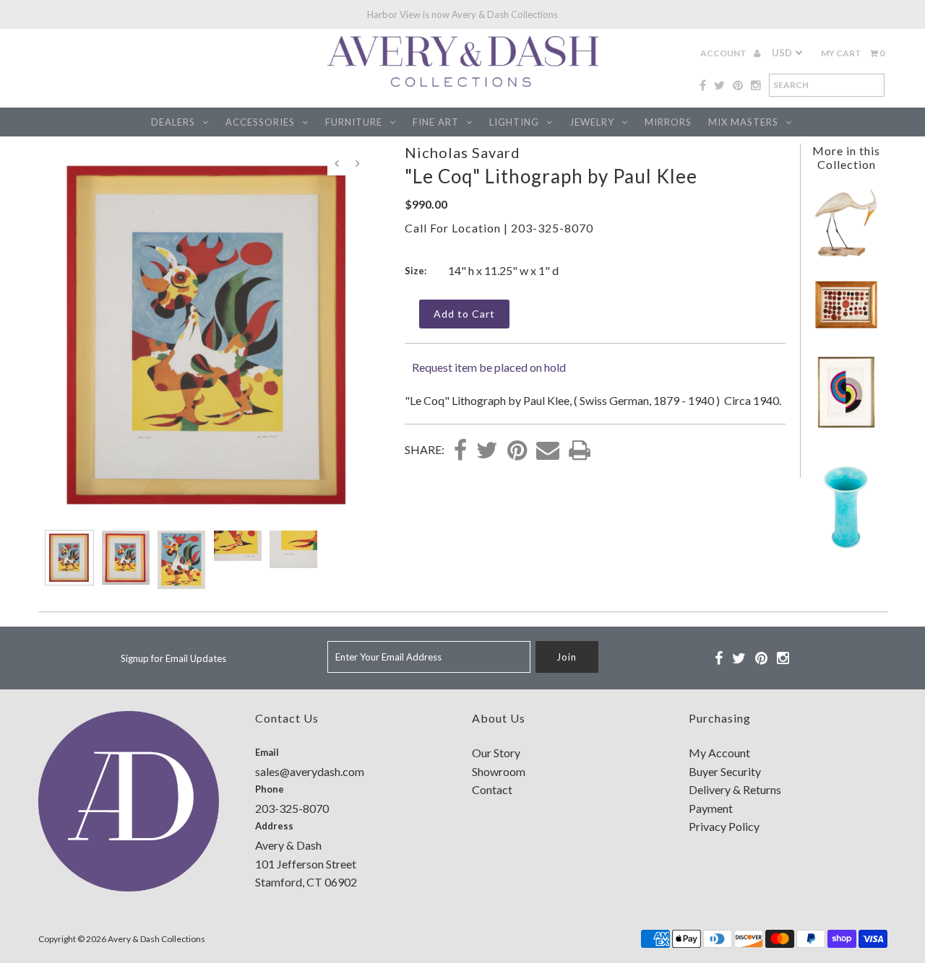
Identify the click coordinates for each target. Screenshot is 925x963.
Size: (415, 270)
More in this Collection (846, 157)
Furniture (353, 122)
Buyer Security (725, 771)
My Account (719, 752)
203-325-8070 (552, 228)
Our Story (496, 752)
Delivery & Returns (735, 789)
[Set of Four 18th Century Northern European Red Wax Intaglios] (846, 327)
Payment (711, 808)
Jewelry (591, 122)
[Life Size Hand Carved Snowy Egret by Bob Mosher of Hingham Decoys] (846, 254)
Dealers (173, 122)
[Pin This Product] (517, 451)
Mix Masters (743, 122)
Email (267, 752)
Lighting (514, 122)
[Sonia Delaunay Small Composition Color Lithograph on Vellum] (846, 428)
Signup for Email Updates (173, 658)
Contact (492, 789)
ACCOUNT (724, 53)
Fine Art (436, 122)
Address (274, 826)
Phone (269, 789)
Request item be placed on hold (489, 367)
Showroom (498, 771)
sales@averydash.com (309, 771)
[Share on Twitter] (487, 451)
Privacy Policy (724, 826)
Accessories (260, 122)
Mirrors (668, 122)
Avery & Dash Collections (156, 938)
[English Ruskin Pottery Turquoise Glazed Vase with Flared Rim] (846, 551)
